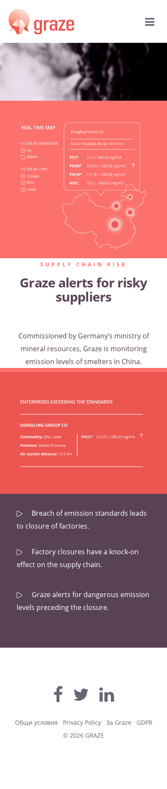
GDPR (144, 722)
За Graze (118, 722)
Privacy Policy (82, 722)
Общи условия (36, 722)
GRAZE (94, 735)
